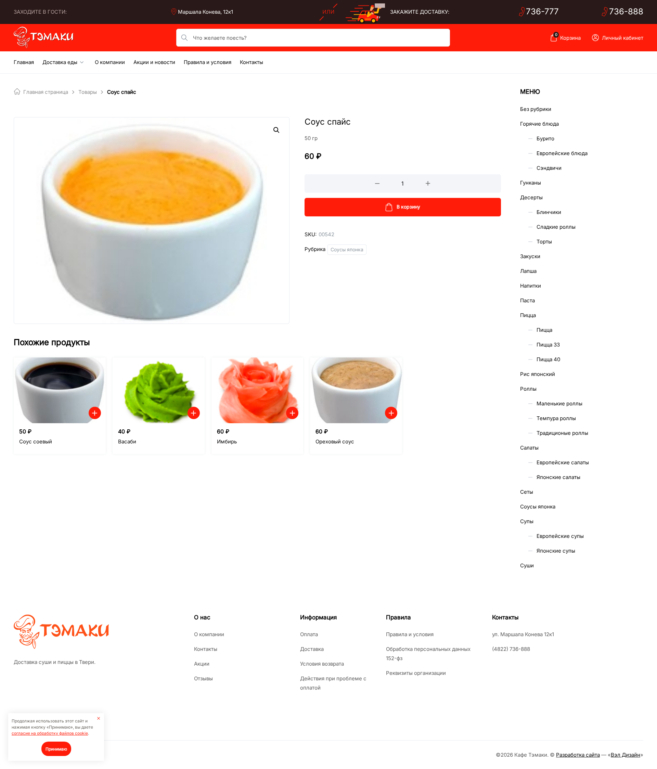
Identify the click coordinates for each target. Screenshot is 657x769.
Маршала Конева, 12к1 (205, 12)
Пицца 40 (548, 359)
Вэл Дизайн (625, 755)
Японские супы (556, 550)
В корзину (408, 207)
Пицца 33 (548, 344)
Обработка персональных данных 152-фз (428, 653)
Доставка (312, 649)
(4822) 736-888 (511, 649)
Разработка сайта (578, 755)
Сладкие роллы (556, 227)
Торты (544, 241)
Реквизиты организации (416, 673)
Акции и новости (154, 62)
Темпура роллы (556, 418)
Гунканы (530, 182)
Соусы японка (347, 249)
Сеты (526, 492)
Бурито (545, 138)
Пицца (528, 315)
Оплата (309, 634)
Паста (527, 300)
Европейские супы (560, 536)
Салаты (529, 447)
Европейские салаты (563, 462)
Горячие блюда (539, 124)
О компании (110, 62)
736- (542, 11)
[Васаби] (159, 390)
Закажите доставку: (419, 12)
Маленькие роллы (559, 403)
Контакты (251, 62)
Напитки (530, 285)
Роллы (528, 389)
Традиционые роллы (562, 433)
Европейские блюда (562, 153)
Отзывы (203, 678)
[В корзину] (95, 413)
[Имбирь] (257, 390)
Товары (87, 92)
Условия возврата (322, 663)
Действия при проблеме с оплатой (333, 683)
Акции (201, 663)
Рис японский (537, 374)
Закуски (530, 256)
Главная (24, 62)
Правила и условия (207, 62)
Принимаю (56, 749)
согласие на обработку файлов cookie (50, 733)
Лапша (528, 271)
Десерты (531, 197)
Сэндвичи (549, 168)
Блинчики (549, 212)
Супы (526, 521)
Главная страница (45, 92)
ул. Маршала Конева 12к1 (523, 634)
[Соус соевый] (60, 390)
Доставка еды (59, 62)
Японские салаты (558, 477)
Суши (527, 565)
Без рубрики (535, 109)
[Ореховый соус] (356, 390)
